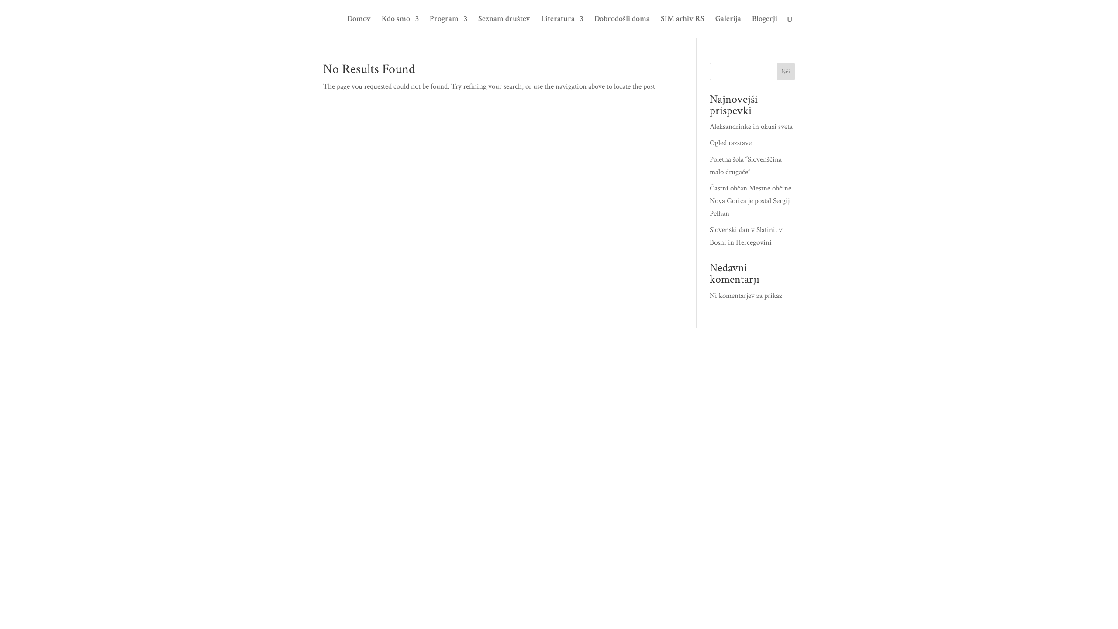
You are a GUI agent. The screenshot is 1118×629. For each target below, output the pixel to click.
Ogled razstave (731, 143)
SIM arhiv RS (682, 20)
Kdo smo (396, 20)
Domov (359, 20)
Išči (786, 72)
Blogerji (764, 20)
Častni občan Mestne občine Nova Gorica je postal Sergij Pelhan (750, 200)
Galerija (728, 20)
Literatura (558, 20)
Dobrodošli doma (622, 20)
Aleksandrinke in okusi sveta (751, 126)
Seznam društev (504, 20)
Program (444, 20)
